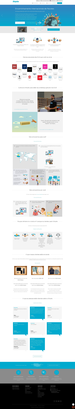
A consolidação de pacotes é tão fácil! (21, 109)
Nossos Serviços (16, 386)
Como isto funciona (28, 387)
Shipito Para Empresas (31, 22)
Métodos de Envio (28, 391)
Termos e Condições (41, 405)
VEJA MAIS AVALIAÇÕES (37, 356)
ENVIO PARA (53, 0)
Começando (27, 386)
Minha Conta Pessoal (20, 22)
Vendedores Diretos (41, 395)
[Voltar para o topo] (73, 404)
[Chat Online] (73, 407)
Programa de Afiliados (41, 394)
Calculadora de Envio (45, 0)
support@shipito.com (54, 389)
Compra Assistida (39, 194)
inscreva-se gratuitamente (54, 29)
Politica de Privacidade (33, 405)
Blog (38, 0)
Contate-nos (53, 386)
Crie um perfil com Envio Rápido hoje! (46, 129)
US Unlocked (40, 396)
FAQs (26, 390)
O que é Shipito (40, 387)
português (60, 0)
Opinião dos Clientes (41, 392)
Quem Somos (40, 386)
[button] (2, 20)
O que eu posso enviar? (28, 392)
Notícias (39, 391)
